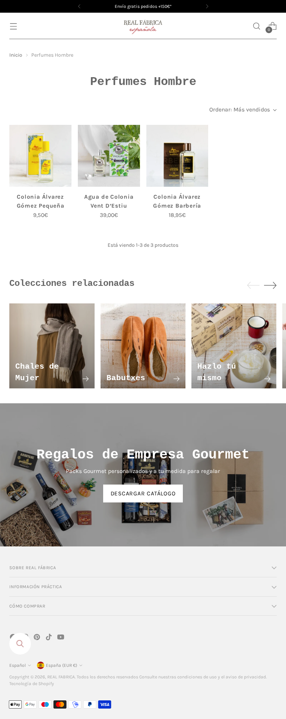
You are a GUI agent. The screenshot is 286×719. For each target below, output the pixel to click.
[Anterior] (79, 6)
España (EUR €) (61, 665)
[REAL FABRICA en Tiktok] (49, 638)
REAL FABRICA (61, 676)
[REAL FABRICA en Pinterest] (37, 638)
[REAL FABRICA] (143, 26)
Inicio (15, 55)
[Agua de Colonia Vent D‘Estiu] (109, 156)
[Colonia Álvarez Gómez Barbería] (177, 156)
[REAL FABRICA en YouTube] (61, 638)
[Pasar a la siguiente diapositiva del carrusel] (270, 285)
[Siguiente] (207, 6)
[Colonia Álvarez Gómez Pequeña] (40, 156)
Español (17, 665)
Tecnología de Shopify (31, 683)
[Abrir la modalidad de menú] (13, 26)
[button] (256, 26)
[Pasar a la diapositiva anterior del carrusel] (253, 285)
